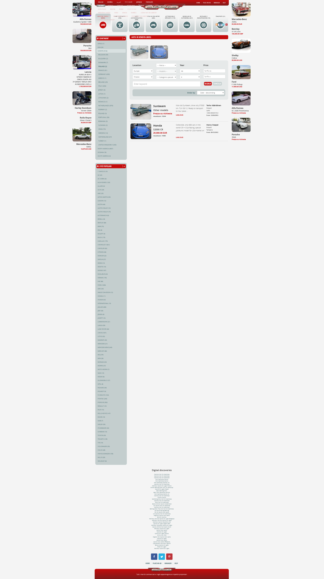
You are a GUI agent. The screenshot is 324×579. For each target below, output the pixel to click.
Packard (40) (102, 388)
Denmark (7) (103, 62)
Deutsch (110, 6)
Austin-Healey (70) (104, 212)
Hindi (116, 13)
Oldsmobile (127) (104, 380)
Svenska (141, 6)
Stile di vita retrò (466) (153, 17)
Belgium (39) (103, 55)
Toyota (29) (102, 435)
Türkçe (142, 9)
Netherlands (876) (105, 106)
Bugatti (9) (101, 234)
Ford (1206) (102, 285)
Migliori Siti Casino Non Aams (162, 537)
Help (224, 3)
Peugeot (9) (102, 391)
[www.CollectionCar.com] (162, 7)
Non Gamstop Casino (161, 479)
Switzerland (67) (105, 137)
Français (120, 6)
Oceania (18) (102, 152)
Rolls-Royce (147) (104, 413)
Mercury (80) (102, 351)
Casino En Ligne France (162, 533)
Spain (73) (102, 129)
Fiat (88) (100, 281)
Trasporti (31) (220, 16)
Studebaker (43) (103, 428)
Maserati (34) (102, 340)
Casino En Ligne (162, 538)
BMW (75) (101, 226)
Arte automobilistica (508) (136, 18)
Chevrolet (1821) (104, 245)
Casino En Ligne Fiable (162, 489)
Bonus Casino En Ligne (162, 545)
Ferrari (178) (102, 278)
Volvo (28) (101, 450)
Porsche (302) (102, 402)
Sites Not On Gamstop (162, 502)
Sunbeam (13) (102, 432)
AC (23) (100, 175)
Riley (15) (101, 410)
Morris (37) (102, 366)
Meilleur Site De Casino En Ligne (162, 520)
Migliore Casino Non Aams (162, 515)
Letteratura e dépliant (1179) (170, 17)
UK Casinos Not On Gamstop (161, 514)
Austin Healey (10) (104, 208)
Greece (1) (102, 78)
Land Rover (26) (103, 329)
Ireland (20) (103, 82)
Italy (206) (102, 86)
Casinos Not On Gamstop (139, 16)
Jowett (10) (101, 318)
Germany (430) (104, 74)
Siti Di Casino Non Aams (162, 512)
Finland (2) (102, 66)
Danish (124, 13)
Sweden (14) (103, 133)
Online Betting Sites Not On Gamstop (161, 487)
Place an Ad (207, 3)
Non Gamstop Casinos (120, 16)
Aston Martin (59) (104, 197)
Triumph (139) (102, 439)
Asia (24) (100, 47)
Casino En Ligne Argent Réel (161, 524)
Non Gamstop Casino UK (161, 494)
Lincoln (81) (102, 333)
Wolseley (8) (102, 461)
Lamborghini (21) (104, 322)
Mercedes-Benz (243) (105, 347)
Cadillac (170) (103, 241)
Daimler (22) (102, 256)
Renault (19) (102, 406)
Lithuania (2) (103, 98)
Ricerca (208, 83)
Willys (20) (101, 457)
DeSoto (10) (102, 267)
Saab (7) (100, 421)
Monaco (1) (102, 102)
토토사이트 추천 (161, 535)
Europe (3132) (102, 51)
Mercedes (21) (102, 344)
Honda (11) (101, 296)
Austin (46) (101, 204)
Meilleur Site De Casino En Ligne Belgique (161, 519)
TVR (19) (100, 443)
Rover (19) (101, 417)
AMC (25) (100, 193)
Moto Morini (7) (103, 369)
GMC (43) (101, 289)
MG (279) (100, 355)
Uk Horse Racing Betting (162, 510)
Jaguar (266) (102, 307)
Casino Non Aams (104, 16)
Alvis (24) (101, 190)
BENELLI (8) (101, 219)
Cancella (217, 83)
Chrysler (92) (102, 248)
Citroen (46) (102, 252)
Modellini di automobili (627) (187, 17)
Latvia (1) (101, 94)
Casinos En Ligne (162, 532)
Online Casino (162, 497)
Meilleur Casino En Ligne (161, 528)
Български (131, 9)
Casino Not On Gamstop (149, 13)
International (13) (104, 303)
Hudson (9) (102, 300)
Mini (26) (100, 358)
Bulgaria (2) (103, 59)
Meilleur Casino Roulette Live (162, 522)
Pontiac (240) (102, 399)
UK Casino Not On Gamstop (161, 505)
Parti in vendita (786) (119, 17)
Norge (121, 9)
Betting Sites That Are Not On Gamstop (162, 509)
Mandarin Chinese (104, 13)
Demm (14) (101, 263)
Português (149, 2)
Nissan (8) (101, 377)
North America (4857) (105, 149)
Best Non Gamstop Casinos (162, 492)
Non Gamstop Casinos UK (161, 482)
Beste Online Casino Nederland (161, 504)
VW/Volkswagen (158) (105, 454)
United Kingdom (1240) (107, 145)
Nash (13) (101, 373)
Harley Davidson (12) (105, 292)
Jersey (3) (101, 90)
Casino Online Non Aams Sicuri (161, 527)
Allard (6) (101, 186)
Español (110, 2)
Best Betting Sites (161, 491)
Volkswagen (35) (104, 446)
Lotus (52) (101, 336)
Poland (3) (102, 113)
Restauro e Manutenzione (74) (203, 17)
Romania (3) (103, 121)
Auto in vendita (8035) (103, 17)
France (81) (102, 70)
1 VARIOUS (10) (102, 171)
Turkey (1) (102, 141)
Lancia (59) (101, 325)
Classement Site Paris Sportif (161, 543)
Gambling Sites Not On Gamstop (162, 499)
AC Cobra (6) (102, 179)
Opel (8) (100, 384)
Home (198, 3)
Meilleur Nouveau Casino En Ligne (161, 525)
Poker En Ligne (161, 547)
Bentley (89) (102, 223)
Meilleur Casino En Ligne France (161, 486)
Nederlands (131, 6)
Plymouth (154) (103, 395)
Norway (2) (102, 109)
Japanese (139, 2)
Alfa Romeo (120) (104, 182)
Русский (128, 2)
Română (134, 13)
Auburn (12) (102, 201)
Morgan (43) (102, 362)
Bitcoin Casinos (161, 517)
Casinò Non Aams (161, 540)
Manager (217, 3)
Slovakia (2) (103, 125)
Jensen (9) (101, 314)
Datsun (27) (102, 259)
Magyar (112, 9)
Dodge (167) (102, 270)
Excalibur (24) (103, 274)
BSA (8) (100, 230)
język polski (102, 9)
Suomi (150, 6)
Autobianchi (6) (103, 215)
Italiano (101, 6)
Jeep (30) (100, 311)
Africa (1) (101, 43)
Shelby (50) (101, 424)
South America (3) (104, 156)
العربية (119, 2)
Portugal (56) (103, 117)
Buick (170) (101, 237)
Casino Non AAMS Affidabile (161, 542)
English (100, 2)
